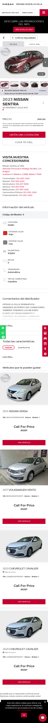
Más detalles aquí (24, 29)
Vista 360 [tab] (34, 44)
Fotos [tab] (13, 44)
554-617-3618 (22, 184)
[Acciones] (43, 103)
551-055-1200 (23, 178)
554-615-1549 (17, 186)
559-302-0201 (18, 181)
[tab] (9, 347)
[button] (45, 354)
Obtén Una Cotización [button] (24, 134)
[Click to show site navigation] (44, 12)
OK (24, 715)
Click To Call (24, 142)
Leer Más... (8, 325)
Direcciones (27, 13)
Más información (24, 710)
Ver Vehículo (24, 442)
